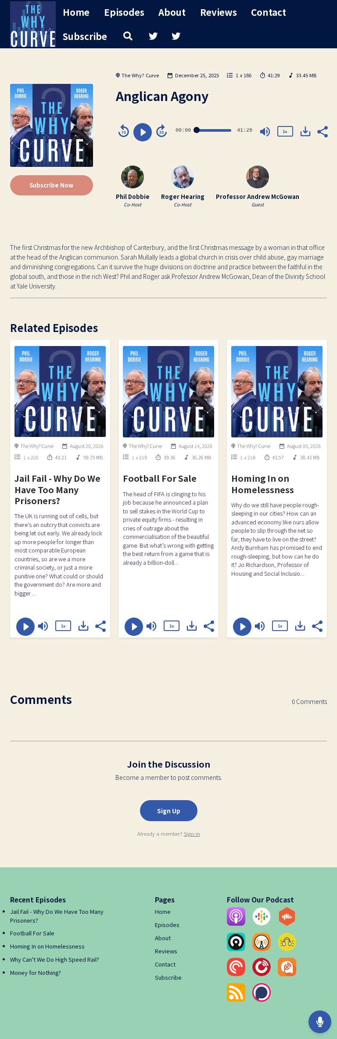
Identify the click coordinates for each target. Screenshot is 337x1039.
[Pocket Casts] (236, 974)
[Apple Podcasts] (236, 923)
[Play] (143, 132)
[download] (305, 131)
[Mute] (265, 131)
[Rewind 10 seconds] (124, 131)
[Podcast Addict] (287, 974)
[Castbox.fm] (287, 923)
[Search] (127, 36)
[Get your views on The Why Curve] (319, 1022)
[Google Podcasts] (261, 923)
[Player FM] (261, 974)
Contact (268, 11)
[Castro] (236, 949)
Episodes (124, 11)
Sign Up (168, 810)
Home (76, 11)
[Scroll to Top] (319, 993)
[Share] (322, 130)
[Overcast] (261, 949)
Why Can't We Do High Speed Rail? (54, 959)
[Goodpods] (287, 949)
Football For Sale (160, 478)
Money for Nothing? (35, 972)
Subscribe (85, 36)
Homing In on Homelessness (262, 483)
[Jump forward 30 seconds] (161, 131)
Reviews (218, 11)
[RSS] (236, 999)
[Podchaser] (261, 999)
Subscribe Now (51, 185)
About (172, 11)
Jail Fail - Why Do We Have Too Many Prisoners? (57, 489)
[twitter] (153, 36)
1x (285, 131)
